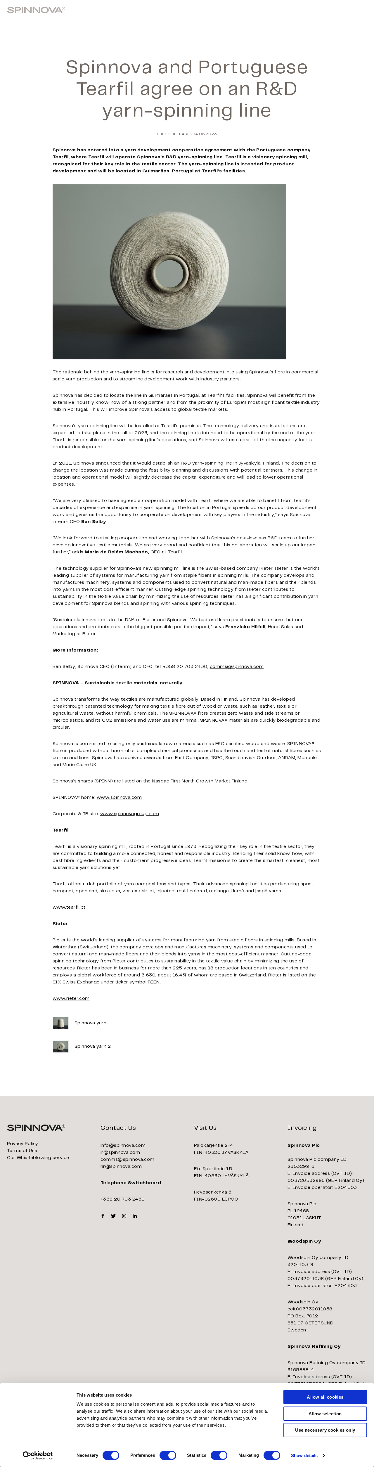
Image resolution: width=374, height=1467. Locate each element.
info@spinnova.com (123, 1145)
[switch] (168, 1455)
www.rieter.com (71, 998)
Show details (304, 1455)
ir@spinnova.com (120, 1152)
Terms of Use (22, 1151)
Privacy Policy (22, 1144)
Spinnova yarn (90, 1023)
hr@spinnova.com (121, 1166)
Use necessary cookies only (325, 1430)
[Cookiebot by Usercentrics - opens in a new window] (37, 1455)
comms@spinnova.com (237, 666)
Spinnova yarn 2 (93, 1046)
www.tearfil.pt (69, 907)
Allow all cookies (325, 1397)
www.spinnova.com (119, 797)
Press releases (175, 134)
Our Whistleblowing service (38, 1158)
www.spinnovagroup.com (129, 814)
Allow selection (325, 1413)
